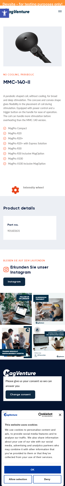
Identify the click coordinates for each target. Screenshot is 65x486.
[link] (4, 13)
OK (32, 469)
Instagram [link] (14, 281)
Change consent (20, 394)
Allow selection (18, 479)
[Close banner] (60, 415)
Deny (47, 479)
